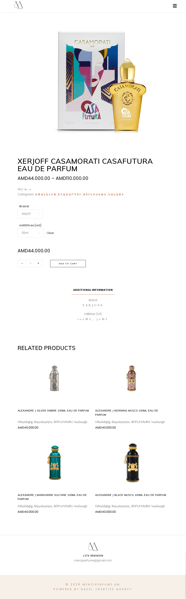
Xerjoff (93, 305)
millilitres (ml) (30, 225)
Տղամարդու (70, 194)
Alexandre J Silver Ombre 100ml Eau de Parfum (53, 410)
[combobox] (31, 214)
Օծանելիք (46, 194)
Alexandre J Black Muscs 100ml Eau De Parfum (130, 495)
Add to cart (68, 263)
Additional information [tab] (93, 290)
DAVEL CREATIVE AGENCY (106, 589)
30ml (102, 319)
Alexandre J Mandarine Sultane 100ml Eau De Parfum (52, 497)
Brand (24, 206)
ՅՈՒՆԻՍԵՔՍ (95, 194)
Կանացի (116, 194)
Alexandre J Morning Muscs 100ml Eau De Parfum (126, 412)
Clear (50, 233)
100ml (84, 319)
